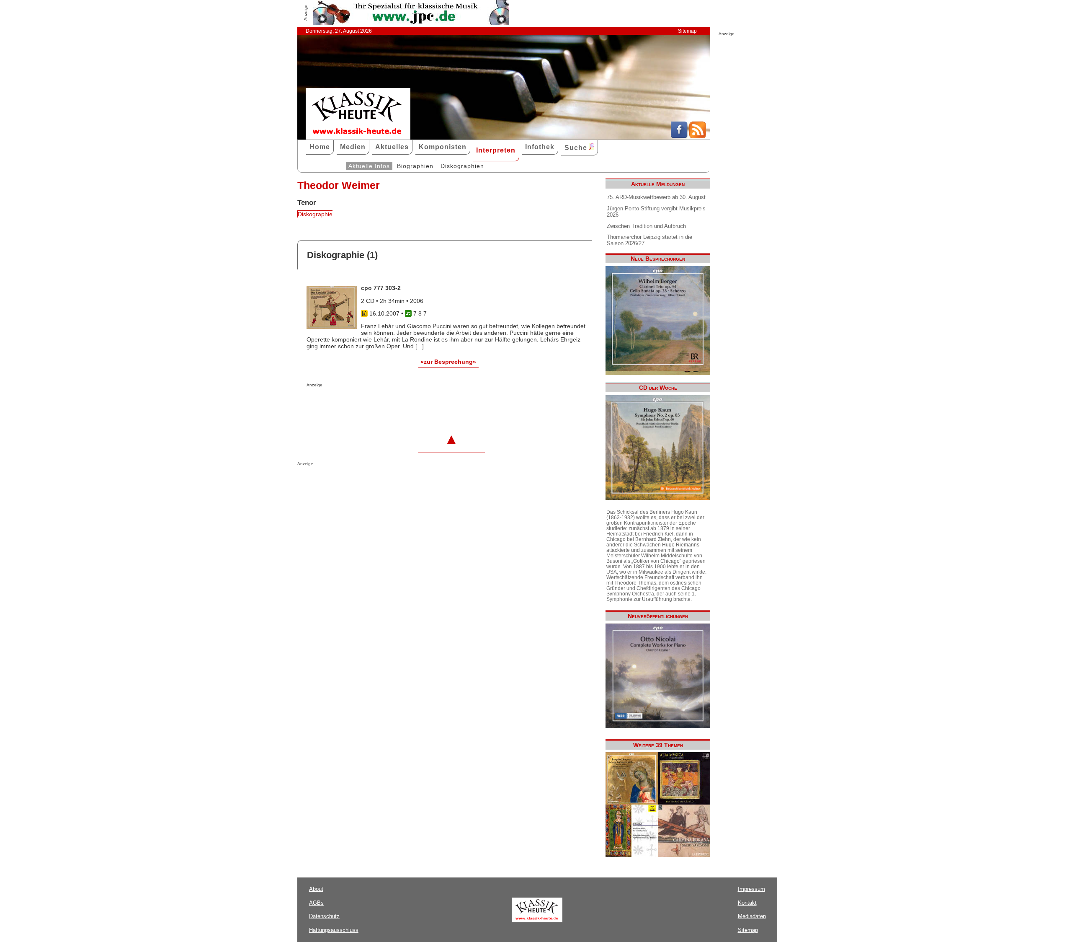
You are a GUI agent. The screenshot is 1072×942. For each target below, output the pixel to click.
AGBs (316, 903)
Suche (576, 147)
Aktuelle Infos (369, 166)
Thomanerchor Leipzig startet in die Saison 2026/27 (649, 240)
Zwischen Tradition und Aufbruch (646, 226)
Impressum (751, 889)
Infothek (539, 146)
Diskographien (462, 166)
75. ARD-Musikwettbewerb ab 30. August (656, 197)
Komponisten (442, 146)
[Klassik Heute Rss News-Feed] (697, 136)
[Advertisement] (404, 404)
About (316, 889)
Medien (353, 146)
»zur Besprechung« (448, 361)
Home (319, 146)
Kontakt (747, 903)
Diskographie (315, 214)
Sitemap (687, 31)
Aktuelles (392, 146)
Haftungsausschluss (333, 930)
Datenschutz (324, 916)
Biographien (415, 166)
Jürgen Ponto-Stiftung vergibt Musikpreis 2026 (656, 211)
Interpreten (495, 150)
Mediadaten (752, 916)
